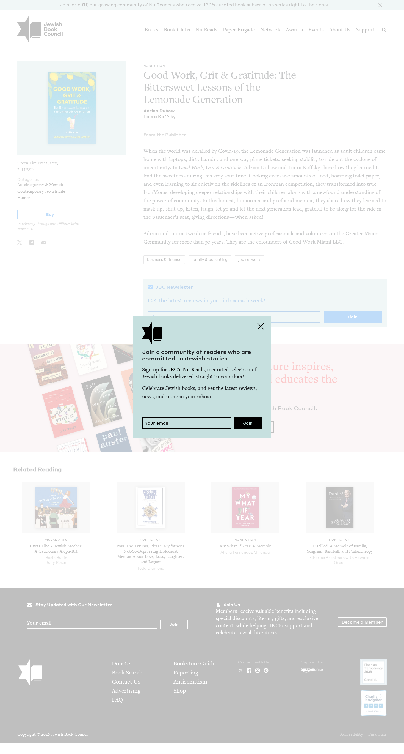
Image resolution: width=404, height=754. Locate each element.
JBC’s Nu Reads (186, 369)
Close (260, 326)
